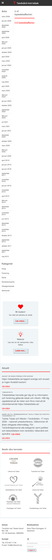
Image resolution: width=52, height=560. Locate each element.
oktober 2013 (6, 235)
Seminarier (6, 291)
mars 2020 (6, 145)
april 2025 (5, 37)
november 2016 (5, 180)
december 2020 (5, 136)
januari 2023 (6, 101)
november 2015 (5, 191)
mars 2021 (6, 126)
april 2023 (5, 86)
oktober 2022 (6, 105)
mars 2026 (6, 16)
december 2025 (5, 26)
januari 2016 (6, 186)
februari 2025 (4, 43)
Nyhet (4, 277)
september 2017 (5, 174)
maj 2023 (5, 82)
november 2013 (5, 230)
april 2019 (5, 160)
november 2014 (5, 213)
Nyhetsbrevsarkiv (6, 282)
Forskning (5, 273)
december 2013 (5, 224)
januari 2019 (6, 165)
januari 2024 (6, 65)
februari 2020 (4, 151)
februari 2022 (4, 117)
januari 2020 (6, 156)
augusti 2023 (4, 77)
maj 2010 (5, 256)
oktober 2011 (6, 246)
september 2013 (5, 241)
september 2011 (5, 251)
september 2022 (5, 111)
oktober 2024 (6, 52)
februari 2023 (4, 96)
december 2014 (5, 207)
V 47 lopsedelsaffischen (24, 23)
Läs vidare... (20, 321)
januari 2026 (6, 21)
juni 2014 (5, 219)
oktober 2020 (6, 141)
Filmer (4, 269)
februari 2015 (4, 201)
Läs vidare (6, 386)
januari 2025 (6, 48)
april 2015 (5, 196)
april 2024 (5, 57)
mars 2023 (6, 91)
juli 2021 (5, 122)
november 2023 (5, 70)
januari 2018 (6, 169)
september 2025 (5, 32)
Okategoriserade (6, 286)
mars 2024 (6, 61)
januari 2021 (6, 131)
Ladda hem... (20, 351)
